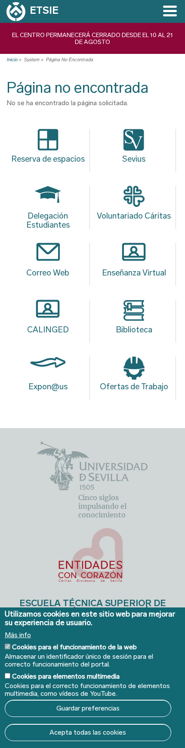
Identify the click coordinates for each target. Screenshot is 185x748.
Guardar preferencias (88, 708)
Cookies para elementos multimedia (66, 676)
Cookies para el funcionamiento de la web (74, 647)
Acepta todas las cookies (87, 732)
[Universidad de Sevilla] (92, 488)
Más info (18, 635)
